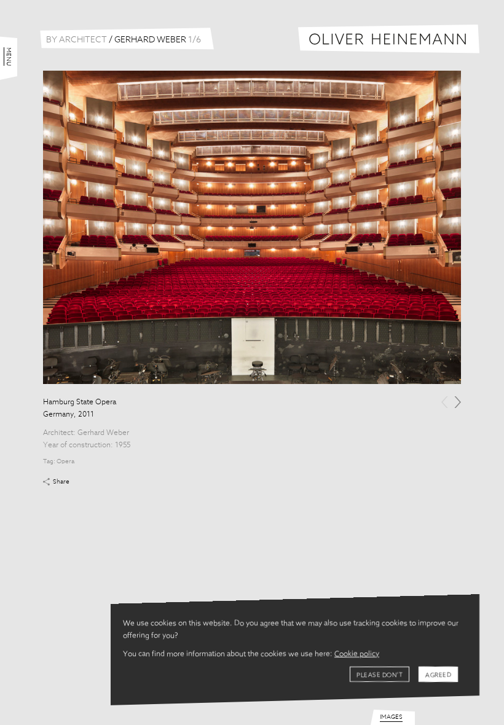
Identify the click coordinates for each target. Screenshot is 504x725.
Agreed (438, 675)
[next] (457, 402)
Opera (65, 461)
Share (61, 482)
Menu (9, 56)
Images (391, 717)
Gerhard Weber (103, 433)
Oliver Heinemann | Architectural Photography (388, 39)
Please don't (379, 675)
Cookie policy (356, 654)
